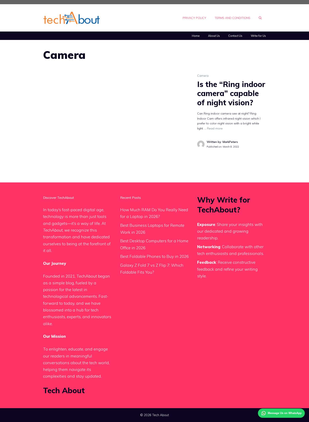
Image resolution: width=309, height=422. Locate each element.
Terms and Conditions (232, 18)
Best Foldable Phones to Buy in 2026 (154, 256)
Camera (203, 76)
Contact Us (235, 35)
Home (196, 35)
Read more (215, 128)
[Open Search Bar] (260, 18)
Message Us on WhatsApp (285, 413)
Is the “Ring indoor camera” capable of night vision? (231, 93)
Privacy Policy (194, 18)
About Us (214, 35)
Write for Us (258, 35)
